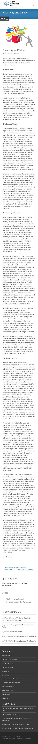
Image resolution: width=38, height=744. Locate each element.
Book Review (6, 655)
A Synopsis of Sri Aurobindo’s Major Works (15, 724)
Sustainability (6, 694)
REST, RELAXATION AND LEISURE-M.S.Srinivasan (17, 728)
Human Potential (7, 667)
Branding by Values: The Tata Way (25, 636)
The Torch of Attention (26, 570)
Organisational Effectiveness (11, 683)
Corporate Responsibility (10, 659)
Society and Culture (8, 690)
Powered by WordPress (8, 738)
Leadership (5, 671)
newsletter (18, 53)
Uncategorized (6, 698)
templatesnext (6, 740)
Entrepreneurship (7, 663)
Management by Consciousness (12, 679)
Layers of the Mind (17, 632)
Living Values (8, 53)
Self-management (8, 686)
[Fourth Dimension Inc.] (12, 4)
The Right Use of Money (9, 714)
